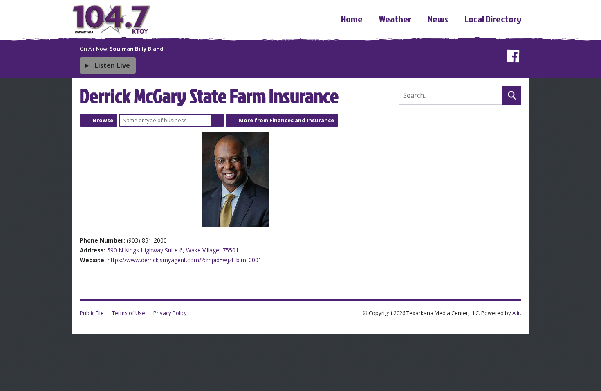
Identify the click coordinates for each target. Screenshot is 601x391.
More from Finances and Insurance (286, 120)
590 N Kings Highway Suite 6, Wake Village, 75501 (173, 250)
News (438, 19)
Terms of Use (128, 313)
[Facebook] (513, 57)
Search (217, 120)
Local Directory (492, 19)
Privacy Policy (170, 313)
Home (352, 19)
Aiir (516, 313)
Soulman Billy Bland (137, 48)
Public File (92, 313)
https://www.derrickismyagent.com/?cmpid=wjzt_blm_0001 (185, 260)
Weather (395, 19)
